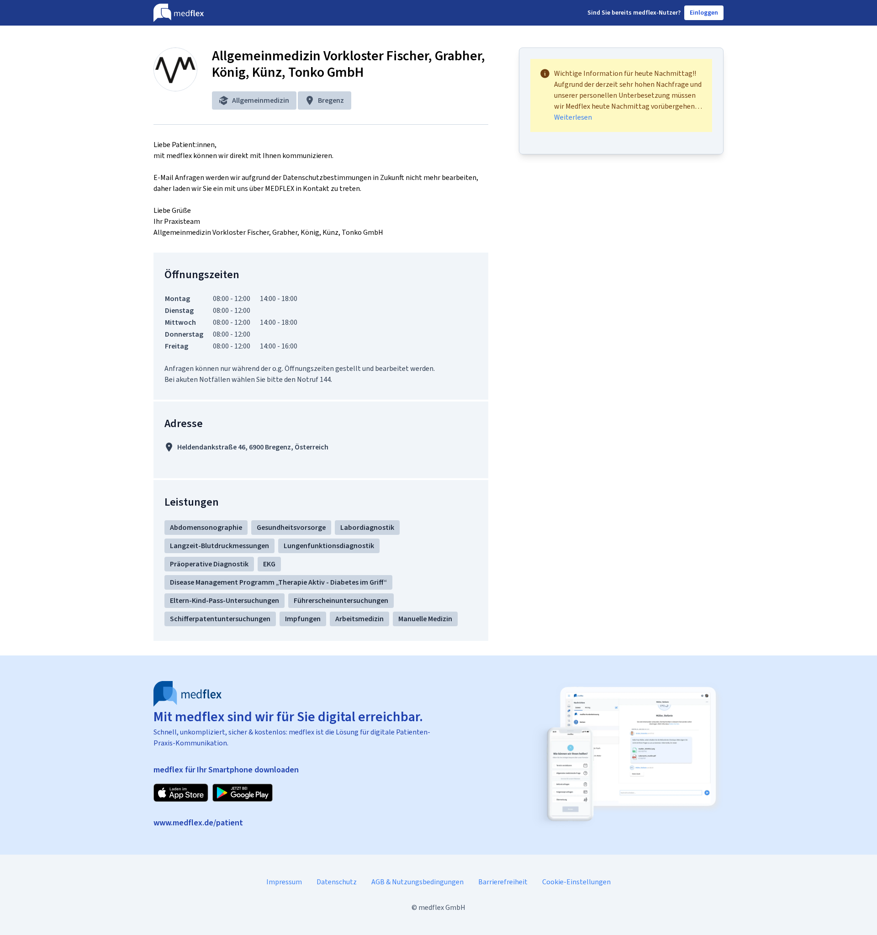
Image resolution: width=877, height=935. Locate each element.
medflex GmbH (441, 907)
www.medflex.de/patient (198, 822)
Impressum (284, 882)
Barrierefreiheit (503, 882)
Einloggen (704, 12)
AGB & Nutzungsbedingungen (417, 882)
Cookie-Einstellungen (576, 882)
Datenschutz (337, 882)
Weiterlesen (573, 117)
